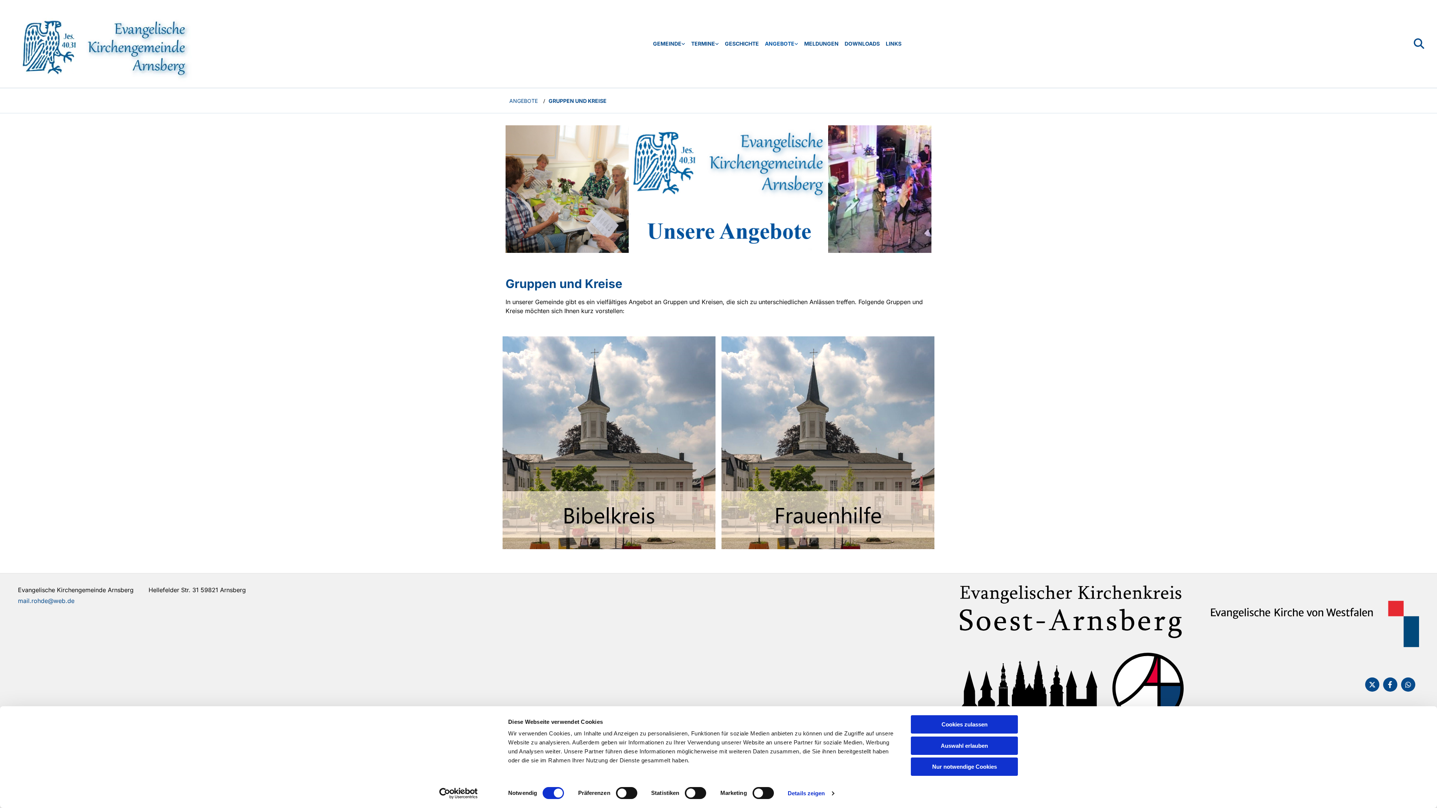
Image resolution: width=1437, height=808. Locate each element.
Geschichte (742, 43)
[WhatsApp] (1408, 684)
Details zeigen (806, 793)
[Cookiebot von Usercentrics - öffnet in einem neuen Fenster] (458, 793)
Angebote (779, 43)
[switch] (626, 793)
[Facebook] (1390, 684)
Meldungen (821, 43)
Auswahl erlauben (964, 746)
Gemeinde (667, 43)
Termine (703, 43)
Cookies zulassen (965, 724)
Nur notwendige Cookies (964, 766)
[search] (1419, 44)
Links (893, 43)
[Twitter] (1372, 684)
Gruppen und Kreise (578, 101)
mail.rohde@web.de (46, 601)
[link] (669, 44)
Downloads (862, 43)
